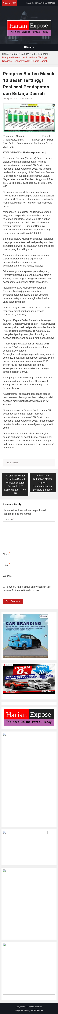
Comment (8, 519)
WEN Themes (37, 1010)
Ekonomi (14, 462)
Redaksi (28, 98)
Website (7, 576)
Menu (30, 47)
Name (6, 554)
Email (6, 565)
